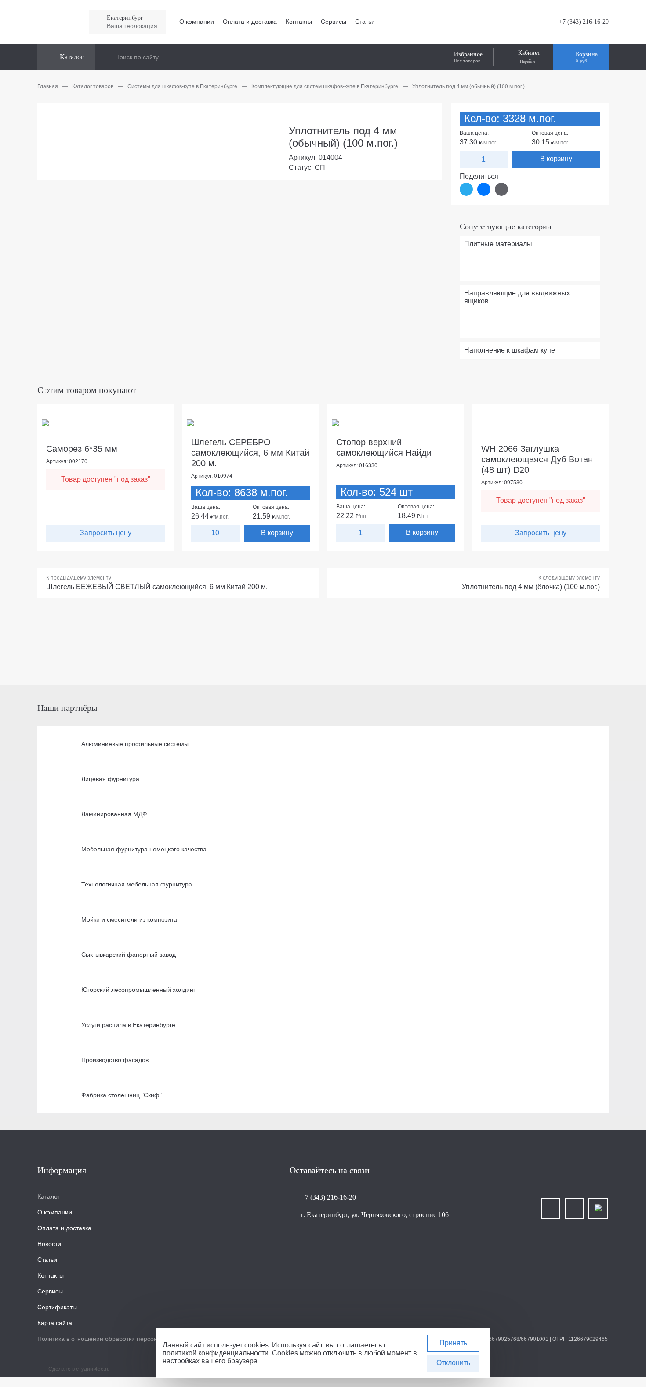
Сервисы (333, 21)
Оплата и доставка (250, 21)
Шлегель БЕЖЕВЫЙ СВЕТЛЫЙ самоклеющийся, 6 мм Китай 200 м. (157, 587)
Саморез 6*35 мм (81, 449)
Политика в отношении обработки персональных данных (119, 1338)
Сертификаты (57, 1307)
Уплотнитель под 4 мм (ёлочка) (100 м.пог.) (531, 587)
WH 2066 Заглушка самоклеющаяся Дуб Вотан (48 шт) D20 (537, 459)
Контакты (299, 21)
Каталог (48, 1196)
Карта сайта (54, 1322)
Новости (49, 1243)
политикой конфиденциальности (216, 1353)
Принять (453, 1343)
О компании (196, 21)
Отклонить (453, 1362)
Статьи (365, 21)
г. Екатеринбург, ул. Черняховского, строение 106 (375, 1214)
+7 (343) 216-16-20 (584, 21)
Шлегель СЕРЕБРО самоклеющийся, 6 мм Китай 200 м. (250, 452)
